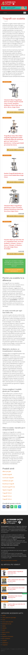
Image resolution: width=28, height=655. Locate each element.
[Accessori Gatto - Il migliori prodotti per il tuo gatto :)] (8, 3)
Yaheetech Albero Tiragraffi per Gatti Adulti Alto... (15, 572)
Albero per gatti (7, 471)
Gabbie (4, 626)
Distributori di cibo (6, 623)
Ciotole (3, 615)
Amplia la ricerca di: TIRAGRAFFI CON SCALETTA (14, 270)
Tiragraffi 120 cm (7, 496)
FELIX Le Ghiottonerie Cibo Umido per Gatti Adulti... (16, 580)
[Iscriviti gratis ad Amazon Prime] (14, 8)
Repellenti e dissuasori (7, 636)
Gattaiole (4, 628)
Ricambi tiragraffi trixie (9, 487)
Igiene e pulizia (5, 632)
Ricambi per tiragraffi (8, 484)
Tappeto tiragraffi (7, 490)
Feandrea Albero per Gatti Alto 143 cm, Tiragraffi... (16, 604)
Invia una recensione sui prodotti (9, 560)
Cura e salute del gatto (7, 621)
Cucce (3, 619)
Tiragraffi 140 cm (7, 499)
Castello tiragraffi (7, 474)
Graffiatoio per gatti (8, 480)
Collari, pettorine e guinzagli (9, 617)
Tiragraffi (6, 21)
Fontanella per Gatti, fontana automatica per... (15, 596)
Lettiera (4, 634)
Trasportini (4, 644)
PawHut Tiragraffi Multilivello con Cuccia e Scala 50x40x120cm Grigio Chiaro (14, 175)
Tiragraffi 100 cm (7, 493)
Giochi (3, 630)
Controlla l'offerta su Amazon (16, 112)
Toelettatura (5, 642)
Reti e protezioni (6, 638)
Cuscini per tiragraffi (8, 477)
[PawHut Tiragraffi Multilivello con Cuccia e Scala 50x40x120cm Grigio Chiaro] (14, 164)
